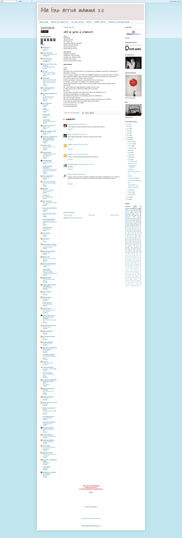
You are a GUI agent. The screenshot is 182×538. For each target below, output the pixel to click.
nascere (139, 271)
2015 (128, 133)
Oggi (44, 430)
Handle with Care (47, 303)
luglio (129, 152)
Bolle (89, 22)
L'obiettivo (130, 169)
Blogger (98, 526)
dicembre (130, 141)
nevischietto (138, 244)
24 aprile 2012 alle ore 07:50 (79, 134)
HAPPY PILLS (100, 22)
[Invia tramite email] (86, 113)
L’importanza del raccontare (49, 121)
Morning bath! (46, 110)
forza (138, 263)
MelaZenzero (46, 78)
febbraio (130, 192)
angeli (135, 212)
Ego (44, 338)
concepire (139, 237)
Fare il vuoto (45, 398)
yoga (137, 285)
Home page (43, 22)
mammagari (46, 238)
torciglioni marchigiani (129, 285)
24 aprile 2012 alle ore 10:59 (86, 164)
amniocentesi (138, 255)
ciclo (140, 220)
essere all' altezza (47, 326)
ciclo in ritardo (138, 258)
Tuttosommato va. (132, 185)
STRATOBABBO (47, 160)
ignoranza (134, 264)
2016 (128, 130)
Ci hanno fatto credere (48, 363)
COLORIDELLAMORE (48, 354)
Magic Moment (46, 177)
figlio (134, 225)
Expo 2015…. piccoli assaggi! (49, 368)
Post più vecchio (115, 215)
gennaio (130, 194)
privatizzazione (46, 298)
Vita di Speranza (47, 103)
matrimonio (127, 271)
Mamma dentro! (47, 297)
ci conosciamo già (132, 161)
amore (137, 214)
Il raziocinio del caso (47, 304)
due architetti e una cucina (50, 402)
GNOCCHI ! (45, 404)
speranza (128, 214)
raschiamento (133, 249)
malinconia (136, 269)
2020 (128, 124)
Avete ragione (46, 384)
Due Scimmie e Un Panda (49, 244)
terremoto (127, 284)
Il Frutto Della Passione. (49, 219)
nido (128, 272)
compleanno (130, 260)
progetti (136, 276)
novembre (131, 143)
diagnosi (132, 261)
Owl (69, 174)
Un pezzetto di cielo (47, 60)
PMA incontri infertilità (131, 210)
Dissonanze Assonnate (49, 422)
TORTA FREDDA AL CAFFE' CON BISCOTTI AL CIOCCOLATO (49, 155)
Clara (69, 124)
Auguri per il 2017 (47, 252)
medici (132, 244)
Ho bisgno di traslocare (48, 441)
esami (128, 241)
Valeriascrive (46, 114)
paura (137, 245)
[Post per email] (82, 112)
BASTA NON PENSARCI (49, 263)
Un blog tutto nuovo (47, 418)
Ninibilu (45, 109)
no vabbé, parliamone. (49, 88)
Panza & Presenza (48, 53)
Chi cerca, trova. (47, 58)
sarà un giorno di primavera (132, 166)
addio (128, 226)
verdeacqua (46, 195)
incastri (126, 268)
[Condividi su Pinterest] (93, 113)
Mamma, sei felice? (47, 132)
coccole (129, 228)
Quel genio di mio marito (49, 325)
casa (132, 258)
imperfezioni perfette (135, 229)
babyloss (133, 256)
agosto (130, 150)
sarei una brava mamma (134, 171)
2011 (128, 197)
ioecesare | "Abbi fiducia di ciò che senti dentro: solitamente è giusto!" (50, 138)
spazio (128, 282)
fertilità (139, 218)
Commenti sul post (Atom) (75, 218)
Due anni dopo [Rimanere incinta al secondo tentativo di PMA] (49, 222)
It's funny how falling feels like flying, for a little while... (50, 381)
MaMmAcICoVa (47, 277)
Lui (129, 173)
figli (138, 222)
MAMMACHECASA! (48, 397)
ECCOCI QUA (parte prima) (49, 436)
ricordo (138, 277)
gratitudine (127, 264)
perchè (128, 220)
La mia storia (77, 22)
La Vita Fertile (46, 120)
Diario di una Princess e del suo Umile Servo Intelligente (49, 317)
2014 (128, 135)
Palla (44, 293)
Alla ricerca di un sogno (49, 213)
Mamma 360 (46, 257)
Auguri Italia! (45, 104)
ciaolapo (139, 226)
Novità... (45, 215)
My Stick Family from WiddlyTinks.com (91, 518)
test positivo (136, 284)
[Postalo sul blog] (88, 113)
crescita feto (129, 239)
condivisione (138, 231)
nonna (139, 225)
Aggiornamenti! (46, 127)
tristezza (138, 252)
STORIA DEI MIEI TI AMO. (49, 67)
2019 (128, 126)
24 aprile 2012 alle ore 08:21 (80, 144)
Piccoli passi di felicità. (49, 336)
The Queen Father (47, 227)
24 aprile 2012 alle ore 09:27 (80, 154)
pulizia (126, 249)
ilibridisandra (46, 47)
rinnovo (126, 279)
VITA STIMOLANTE (48, 176)
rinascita (127, 223)
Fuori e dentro (46, 350)
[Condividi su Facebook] (91, 113)
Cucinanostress (47, 152)
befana (138, 256)
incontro (127, 231)
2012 (128, 139)
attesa (127, 212)
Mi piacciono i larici (47, 343)
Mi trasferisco (46, 115)
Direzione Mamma (48, 373)
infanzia (132, 268)
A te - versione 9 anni (47, 197)
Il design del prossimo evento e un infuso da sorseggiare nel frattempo (50, 171)
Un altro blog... (46, 446)
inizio (128, 244)
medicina (134, 271)
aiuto (132, 255)
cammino (133, 226)
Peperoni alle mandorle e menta (50, 54)
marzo (130, 189)
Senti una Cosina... (73, 164)
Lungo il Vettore (47, 308)
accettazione (136, 223)
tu (137, 209)
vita (126, 253)
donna (139, 239)
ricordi (134, 277)
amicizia (135, 220)
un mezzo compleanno (134, 178)
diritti (135, 239)
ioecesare (45, 361)
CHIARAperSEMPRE (48, 440)
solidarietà (129, 250)
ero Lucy (45, 71)
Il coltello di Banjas (48, 342)
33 (43, 240)
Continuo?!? (45, 141)
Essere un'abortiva (59, 22)
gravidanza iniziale (131, 242)
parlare (129, 276)
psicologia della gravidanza (132, 247)
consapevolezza (131, 222)
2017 (128, 128)
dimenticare (138, 261)
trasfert (132, 252)
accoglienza (128, 225)
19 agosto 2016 (46, 265)
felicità (132, 241)
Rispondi (70, 129)
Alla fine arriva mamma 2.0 (72, 10)
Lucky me (45, 234)
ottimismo (127, 274)
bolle (137, 215)
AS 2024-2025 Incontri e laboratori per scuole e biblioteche (48, 98)
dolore (134, 218)
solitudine (139, 280)
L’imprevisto (45, 209)
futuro (126, 215)
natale (133, 234)
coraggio (137, 260)
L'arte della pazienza (48, 416)
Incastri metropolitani (119, 22)
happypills (127, 217)
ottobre (130, 146)
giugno (130, 155)
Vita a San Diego (47, 201)
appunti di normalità (133, 187)
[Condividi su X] (89, 113)
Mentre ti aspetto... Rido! (49, 131)
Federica (70, 154)
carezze (127, 258)
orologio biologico (135, 272)
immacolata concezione (133, 266)
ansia (128, 256)
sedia (133, 280)
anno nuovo (132, 236)
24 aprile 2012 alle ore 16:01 (78, 174)
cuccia (126, 261)
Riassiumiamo (131, 163)
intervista (45, 332)
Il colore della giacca (47, 162)
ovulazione (138, 274)
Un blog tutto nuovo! (47, 423)
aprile (129, 159)
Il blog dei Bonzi (47, 145)
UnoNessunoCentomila (49, 251)
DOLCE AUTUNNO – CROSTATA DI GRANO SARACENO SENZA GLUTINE (50, 272)
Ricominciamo (46, 475)
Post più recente (68, 215)
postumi (130, 176)
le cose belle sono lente (49, 181)
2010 (128, 199)
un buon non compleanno (134, 180)
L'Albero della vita (47, 434)
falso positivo (130, 263)
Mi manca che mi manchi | (50, 208)
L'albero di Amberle (48, 367)
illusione (139, 264)
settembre (131, 148)
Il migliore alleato (46, 89)
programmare (128, 277)
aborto (127, 206)
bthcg (132, 231)
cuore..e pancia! (47, 291)
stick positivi (136, 282)
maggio (130, 157)
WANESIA (45, 188)
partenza (130, 245)
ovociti (132, 274)
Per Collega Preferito (47, 287)
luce (138, 233)
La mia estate (46, 48)
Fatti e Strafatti (46, 229)
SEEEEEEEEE (46, 462)
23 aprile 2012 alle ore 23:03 (79, 124)
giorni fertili (130, 233)
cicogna (133, 237)
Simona (70, 144)
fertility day (138, 241)
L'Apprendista (46, 467)
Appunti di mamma (48, 452)
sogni (140, 249)
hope (132, 215)
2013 (128, 137)
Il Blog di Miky (46, 269)
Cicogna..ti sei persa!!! (49, 125)
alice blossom (46, 233)
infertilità (139, 242)
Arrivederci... (46, 468)
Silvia (69, 134)
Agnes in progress (48, 331)
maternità (127, 234)
